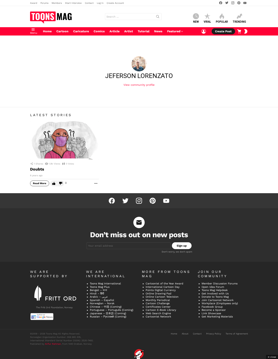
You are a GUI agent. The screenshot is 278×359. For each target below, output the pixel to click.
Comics (99, 31)
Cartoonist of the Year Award (164, 283)
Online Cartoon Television (162, 296)
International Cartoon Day (162, 286)
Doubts (37, 169)
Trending (239, 21)
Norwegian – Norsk (102, 303)
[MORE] (96, 183)
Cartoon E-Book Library (161, 309)
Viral (207, 21)
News (158, 31)
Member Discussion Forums (220, 283)
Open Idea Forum (213, 286)
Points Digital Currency (161, 290)
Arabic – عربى (99, 296)
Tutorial (143, 31)
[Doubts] (64, 140)
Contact (89, 3)
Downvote (60, 183)
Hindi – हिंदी (97, 293)
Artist (128, 31)
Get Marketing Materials (217, 316)
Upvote (53, 183)
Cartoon (62, 31)
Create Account (115, 3)
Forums (44, 3)
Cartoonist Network (158, 316)
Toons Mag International (105, 283)
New (196, 21)
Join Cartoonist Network (218, 300)
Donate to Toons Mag (215, 296)
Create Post (223, 31)
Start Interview (73, 3)
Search (158, 17)
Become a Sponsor (214, 309)
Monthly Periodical (158, 300)
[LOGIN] (203, 31)
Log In (100, 3)
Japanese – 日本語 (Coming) (108, 313)
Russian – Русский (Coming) (108, 316)
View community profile (139, 84)
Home (47, 31)
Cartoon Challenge (158, 303)
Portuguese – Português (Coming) (111, 309)
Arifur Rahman (53, 344)
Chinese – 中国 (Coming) (106, 306)
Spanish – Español (102, 300)
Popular (222, 21)
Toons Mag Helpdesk (215, 290)
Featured (173, 31)
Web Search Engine (158, 313)
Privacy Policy (213, 333)
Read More (39, 183)
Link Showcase (211, 313)
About (185, 333)
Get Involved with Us (215, 293)
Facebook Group (212, 306)
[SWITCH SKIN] (245, 31)
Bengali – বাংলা (98, 290)
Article (114, 31)
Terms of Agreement (237, 333)
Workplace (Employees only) (220, 303)
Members (57, 3)
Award (33, 3)
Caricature (81, 31)
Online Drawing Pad (158, 293)
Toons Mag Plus (99, 286)
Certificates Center (158, 306)
